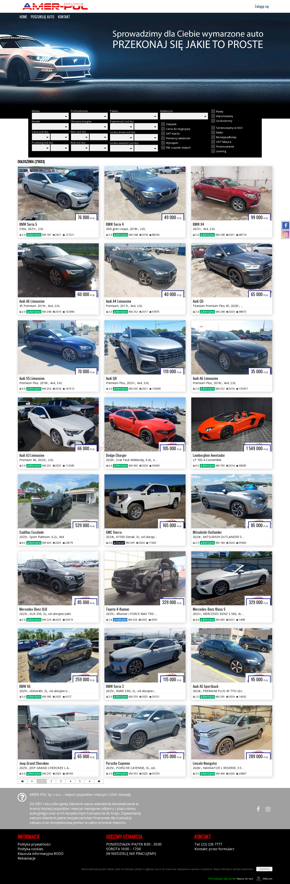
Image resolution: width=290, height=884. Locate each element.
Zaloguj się (261, 6)
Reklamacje (26, 858)
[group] (145, 63)
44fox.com (267, 878)
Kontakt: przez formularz (214, 849)
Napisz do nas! (230, 878)
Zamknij (264, 869)
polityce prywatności (243, 869)
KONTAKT (64, 16)
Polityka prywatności (34, 844)
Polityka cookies (30, 849)
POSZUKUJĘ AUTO (42, 16)
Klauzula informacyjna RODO (40, 853)
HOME (23, 16)
